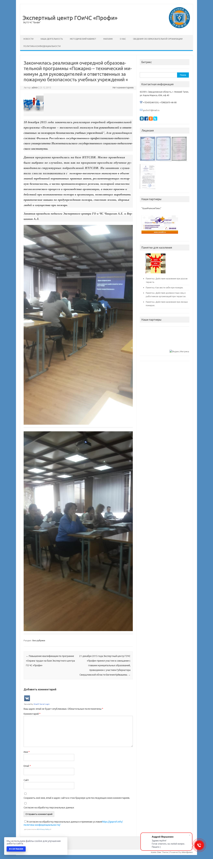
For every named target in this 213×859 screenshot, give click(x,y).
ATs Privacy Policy (43, 829)
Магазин (108, 39)
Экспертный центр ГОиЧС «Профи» (70, 17)
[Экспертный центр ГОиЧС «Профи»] (179, 27)
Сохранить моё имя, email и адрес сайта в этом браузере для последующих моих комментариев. (77, 798)
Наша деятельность (52, 39)
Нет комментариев (123, 87)
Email (27, 766)
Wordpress (187, 852)
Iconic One (156, 852)
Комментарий (32, 714)
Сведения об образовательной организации (158, 39)
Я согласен (16, 849)
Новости (28, 39)
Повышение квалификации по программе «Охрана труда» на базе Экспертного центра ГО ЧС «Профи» (50, 661)
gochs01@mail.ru (151, 110)
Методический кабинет (83, 39)
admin (35, 87)
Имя (27, 752)
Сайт (26, 780)
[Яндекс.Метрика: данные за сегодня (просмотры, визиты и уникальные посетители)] (179, 351)
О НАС (123, 39)
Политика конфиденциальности (42, 46)
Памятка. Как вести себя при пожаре (164, 287)
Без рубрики (38, 640)
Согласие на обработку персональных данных (49, 807)
